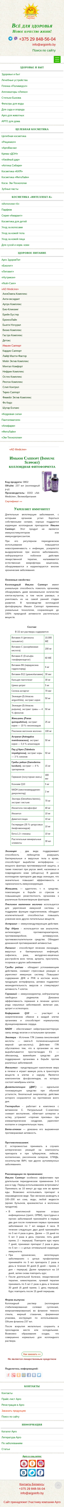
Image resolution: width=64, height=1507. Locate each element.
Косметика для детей (14, 221)
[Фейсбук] (40, 1476)
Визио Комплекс (12, 330)
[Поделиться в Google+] (13, 1375)
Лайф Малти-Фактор (15, 355)
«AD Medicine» (10, 289)
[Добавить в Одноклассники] (19, 1375)
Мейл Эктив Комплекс (16, 361)
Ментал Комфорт (13, 366)
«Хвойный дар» (11, 159)
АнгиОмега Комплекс (15, 293)
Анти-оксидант (11, 298)
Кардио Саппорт (12, 350)
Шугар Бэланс (11, 407)
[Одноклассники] (32, 1466)
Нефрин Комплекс (13, 371)
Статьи (6, 1449)
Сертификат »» (13, 501)
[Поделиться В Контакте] (34, 1375)
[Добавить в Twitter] (39, 1375)
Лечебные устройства (14, 80)
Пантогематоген (11, 419)
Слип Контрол (11, 387)
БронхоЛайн (10, 319)
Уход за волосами (12, 227)
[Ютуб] (24, 1466)
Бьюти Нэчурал (12, 324)
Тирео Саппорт (11, 392)
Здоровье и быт (11, 74)
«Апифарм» (8, 425)
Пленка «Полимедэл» (14, 85)
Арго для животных (13, 115)
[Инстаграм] (41, 1466)
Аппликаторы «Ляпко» (15, 91)
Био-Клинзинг (10, 309)
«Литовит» (8, 271)
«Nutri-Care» (9, 283)
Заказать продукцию (14, 1410)
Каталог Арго (9, 1431)
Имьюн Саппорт (12, 345)
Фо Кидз (7, 402)
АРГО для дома (11, 121)
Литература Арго (11, 1437)
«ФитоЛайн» (9, 431)
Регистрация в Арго (13, 1404)
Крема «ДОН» (10, 153)
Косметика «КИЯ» (12, 171)
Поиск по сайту (44, 50)
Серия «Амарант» (12, 215)
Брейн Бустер (11, 314)
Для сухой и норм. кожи (15, 244)
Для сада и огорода (13, 109)
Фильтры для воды (13, 103)
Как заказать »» (32, 1354)
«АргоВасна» (9, 147)
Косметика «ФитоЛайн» (15, 177)
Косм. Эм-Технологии (14, 183)
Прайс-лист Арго (11, 1398)
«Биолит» (7, 265)
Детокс (7, 340)
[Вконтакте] (23, 1476)
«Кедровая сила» (12, 414)
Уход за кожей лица (13, 239)
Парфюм (7, 209)
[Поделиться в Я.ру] (8, 1375)
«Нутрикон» (8, 277)
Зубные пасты (10, 188)
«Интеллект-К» (10, 203)
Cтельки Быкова (11, 97)
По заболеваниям (12, 1443)
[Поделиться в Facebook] (29, 1375)
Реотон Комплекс (13, 381)
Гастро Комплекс (13, 335)
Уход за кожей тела (13, 233)
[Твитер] (32, 1476)
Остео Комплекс (12, 376)
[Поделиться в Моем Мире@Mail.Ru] (24, 1375)
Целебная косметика (14, 136)
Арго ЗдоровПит (11, 259)
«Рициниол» (9, 141)
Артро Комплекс (12, 304)
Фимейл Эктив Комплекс (17, 397)
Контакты (7, 1393)
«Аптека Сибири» (12, 165)
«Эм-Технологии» (12, 437)
